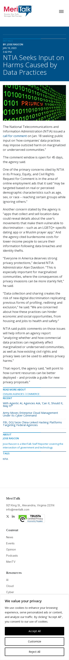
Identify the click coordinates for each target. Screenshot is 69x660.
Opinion (11, 549)
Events (10, 543)
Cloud (10, 586)
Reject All (34, 652)
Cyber (10, 592)
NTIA (5, 459)
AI (7, 579)
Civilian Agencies (13, 394)
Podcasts (12, 555)
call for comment (15, 136)
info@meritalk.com (17, 509)
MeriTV (11, 561)
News (9, 537)
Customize (34, 641)
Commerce (32, 394)
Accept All (35, 631)
